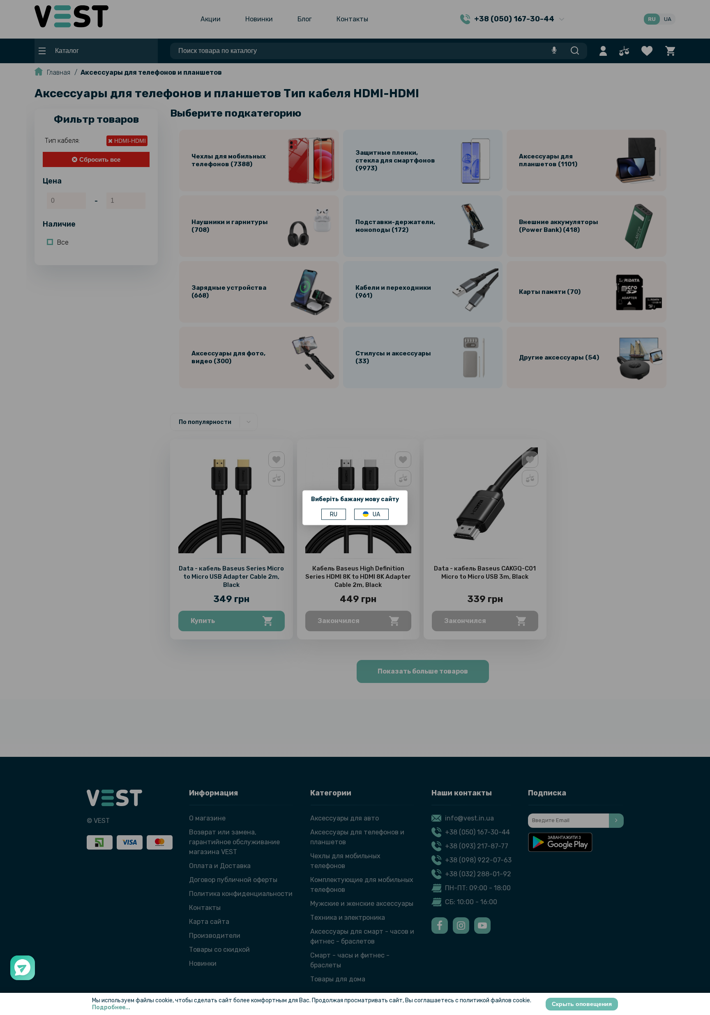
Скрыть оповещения (582, 1004)
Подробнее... (111, 1007)
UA (376, 514)
